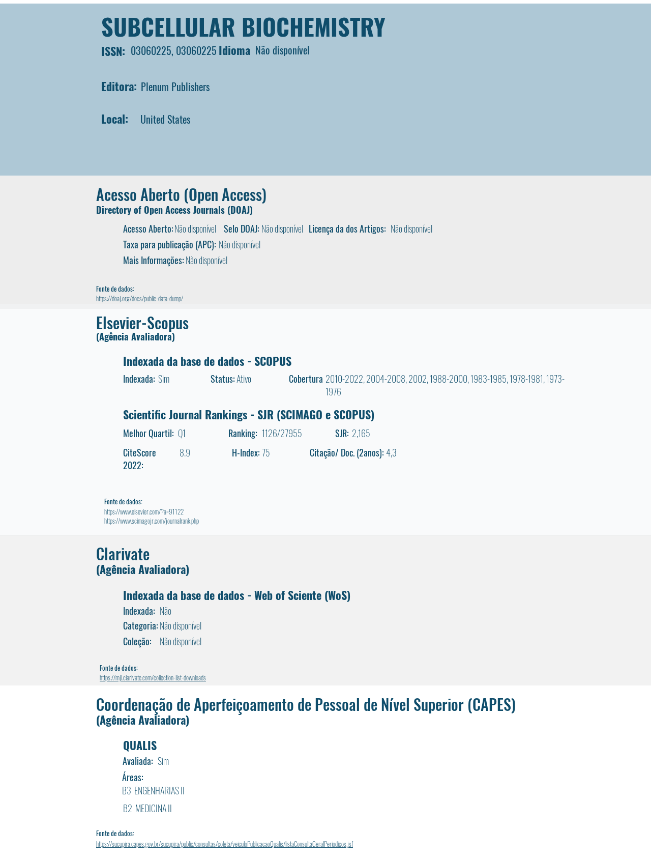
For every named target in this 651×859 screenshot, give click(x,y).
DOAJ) (241, 209)
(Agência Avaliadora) (135, 336)
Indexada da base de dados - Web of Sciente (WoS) (236, 595)
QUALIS (140, 745)
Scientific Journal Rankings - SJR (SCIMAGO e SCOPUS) (248, 414)
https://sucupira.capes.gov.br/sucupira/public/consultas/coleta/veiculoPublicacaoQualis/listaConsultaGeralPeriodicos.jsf (224, 844)
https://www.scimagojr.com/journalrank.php (151, 521)
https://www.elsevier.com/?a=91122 (144, 511)
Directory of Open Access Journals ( (163, 209)
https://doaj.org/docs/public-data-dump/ (139, 298)
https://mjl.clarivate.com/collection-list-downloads (153, 677)
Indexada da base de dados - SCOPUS (207, 361)
